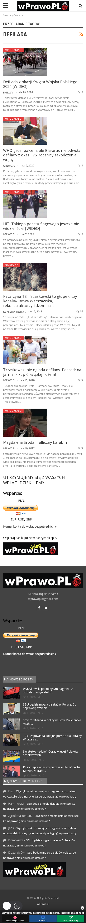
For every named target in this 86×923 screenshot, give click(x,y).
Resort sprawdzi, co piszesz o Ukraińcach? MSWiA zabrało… (51, 769)
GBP (29, 519)
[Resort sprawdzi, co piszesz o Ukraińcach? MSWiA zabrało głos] (11, 771)
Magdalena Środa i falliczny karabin (35, 442)
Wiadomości (13, 50)
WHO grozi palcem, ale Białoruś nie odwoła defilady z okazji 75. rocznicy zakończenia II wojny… (41, 155)
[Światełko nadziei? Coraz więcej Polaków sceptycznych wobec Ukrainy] (11, 756)
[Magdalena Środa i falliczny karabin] (25, 423)
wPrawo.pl (43, 903)
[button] (12, 905)
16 (81, 311)
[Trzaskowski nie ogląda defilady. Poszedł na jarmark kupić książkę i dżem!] (25, 350)
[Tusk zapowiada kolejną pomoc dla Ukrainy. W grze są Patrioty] (11, 740)
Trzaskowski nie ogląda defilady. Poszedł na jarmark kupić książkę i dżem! (42, 372)
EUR (13, 519)
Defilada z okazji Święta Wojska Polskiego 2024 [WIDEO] (40, 84)
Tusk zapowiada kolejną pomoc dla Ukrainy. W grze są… (52, 737)
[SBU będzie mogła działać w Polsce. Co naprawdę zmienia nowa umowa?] (11, 709)
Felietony (11, 264)
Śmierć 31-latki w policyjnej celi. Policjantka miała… (52, 722)
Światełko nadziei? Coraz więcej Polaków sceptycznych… (50, 753)
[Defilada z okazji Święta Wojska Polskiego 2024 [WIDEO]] (25, 62)
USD (21, 519)
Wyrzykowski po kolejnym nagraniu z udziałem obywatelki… (48, 690)
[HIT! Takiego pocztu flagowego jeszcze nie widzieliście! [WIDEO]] (25, 204)
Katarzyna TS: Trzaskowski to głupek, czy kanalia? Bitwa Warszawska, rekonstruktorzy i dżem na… (40, 301)
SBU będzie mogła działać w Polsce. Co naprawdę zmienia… (49, 706)
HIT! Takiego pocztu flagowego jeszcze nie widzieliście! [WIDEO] (41, 226)
